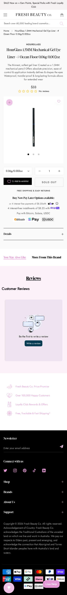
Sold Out (49, 182)
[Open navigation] (5, 15)
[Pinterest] (24, 470)
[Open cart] (61, 15)
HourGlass (33, 44)
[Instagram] (15, 470)
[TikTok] (34, 470)
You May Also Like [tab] (15, 257)
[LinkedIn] (44, 470)
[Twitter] (5, 470)
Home (6, 30)
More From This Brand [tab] (46, 257)
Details (7, 234)
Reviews (33, 278)
